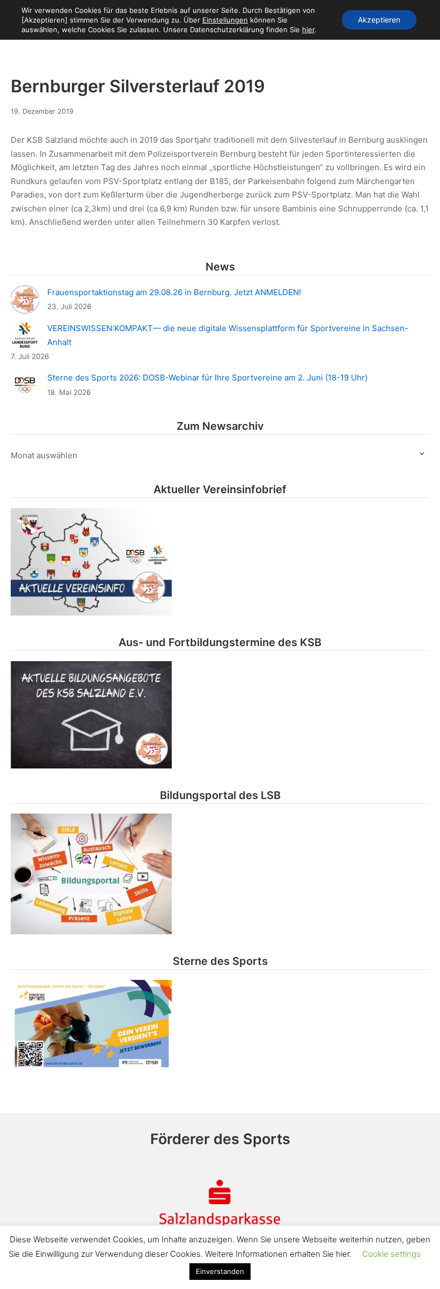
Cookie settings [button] (391, 1254)
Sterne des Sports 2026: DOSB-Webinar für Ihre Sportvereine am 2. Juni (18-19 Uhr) (207, 377)
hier (308, 29)
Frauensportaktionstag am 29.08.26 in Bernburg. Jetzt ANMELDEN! (174, 292)
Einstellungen (225, 20)
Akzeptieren (379, 19)
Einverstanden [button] (220, 1271)
